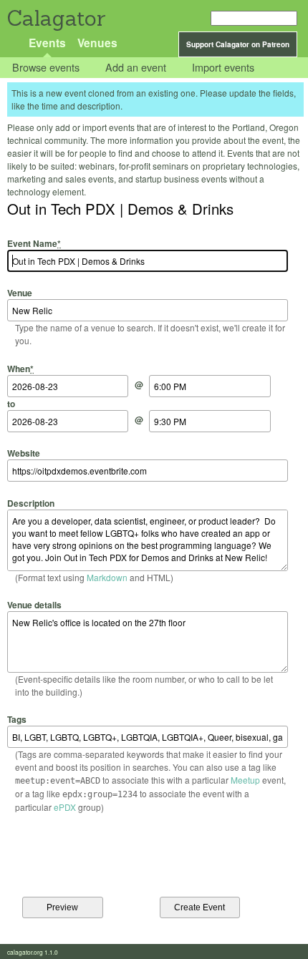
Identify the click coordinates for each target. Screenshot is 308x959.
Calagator (55, 18)
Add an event (135, 67)
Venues (97, 42)
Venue (19, 292)
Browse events (46, 67)
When (20, 368)
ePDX (65, 807)
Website (23, 453)
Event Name (34, 243)
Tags (17, 719)
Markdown (107, 577)
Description (30, 503)
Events (47, 42)
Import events (223, 67)
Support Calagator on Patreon (237, 44)
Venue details (34, 604)
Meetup (245, 780)
